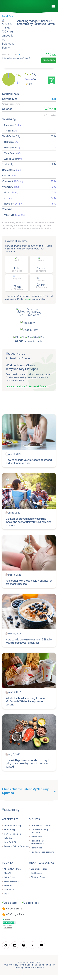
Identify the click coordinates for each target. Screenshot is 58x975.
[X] (32, 945)
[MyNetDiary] (14, 6)
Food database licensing (42, 852)
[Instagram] (23, 945)
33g (30, 74)
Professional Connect (41, 825)
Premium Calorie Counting (16, 846)
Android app (10, 830)
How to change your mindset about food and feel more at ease (29, 461)
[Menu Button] (53, 6)
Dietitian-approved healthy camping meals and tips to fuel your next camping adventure (28, 522)
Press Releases (11, 881)
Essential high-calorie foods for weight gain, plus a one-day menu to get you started (27, 763)
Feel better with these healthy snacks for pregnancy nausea (29, 582)
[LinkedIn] (14, 945)
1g (30, 79)
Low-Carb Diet (11, 842)
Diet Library (36, 873)
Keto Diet (8, 838)
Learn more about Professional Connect (27, 386)
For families (36, 848)
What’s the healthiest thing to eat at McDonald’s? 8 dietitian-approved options (25, 701)
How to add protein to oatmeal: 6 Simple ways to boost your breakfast (29, 641)
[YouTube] (41, 945)
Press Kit (8, 885)
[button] (29, 323)
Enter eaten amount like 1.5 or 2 (16, 58)
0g (28, 84)
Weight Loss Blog (39, 869)
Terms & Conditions (27, 965)
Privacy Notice (10, 965)
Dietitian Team (38, 877)
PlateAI (7, 873)
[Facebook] (6, 945)
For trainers (36, 836)
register (27, 299)
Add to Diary (49, 60)
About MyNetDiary (12, 869)
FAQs (6, 894)
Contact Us (9, 889)
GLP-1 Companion (12, 834)
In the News (9, 877)
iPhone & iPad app (12, 825)
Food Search (9, 16)
